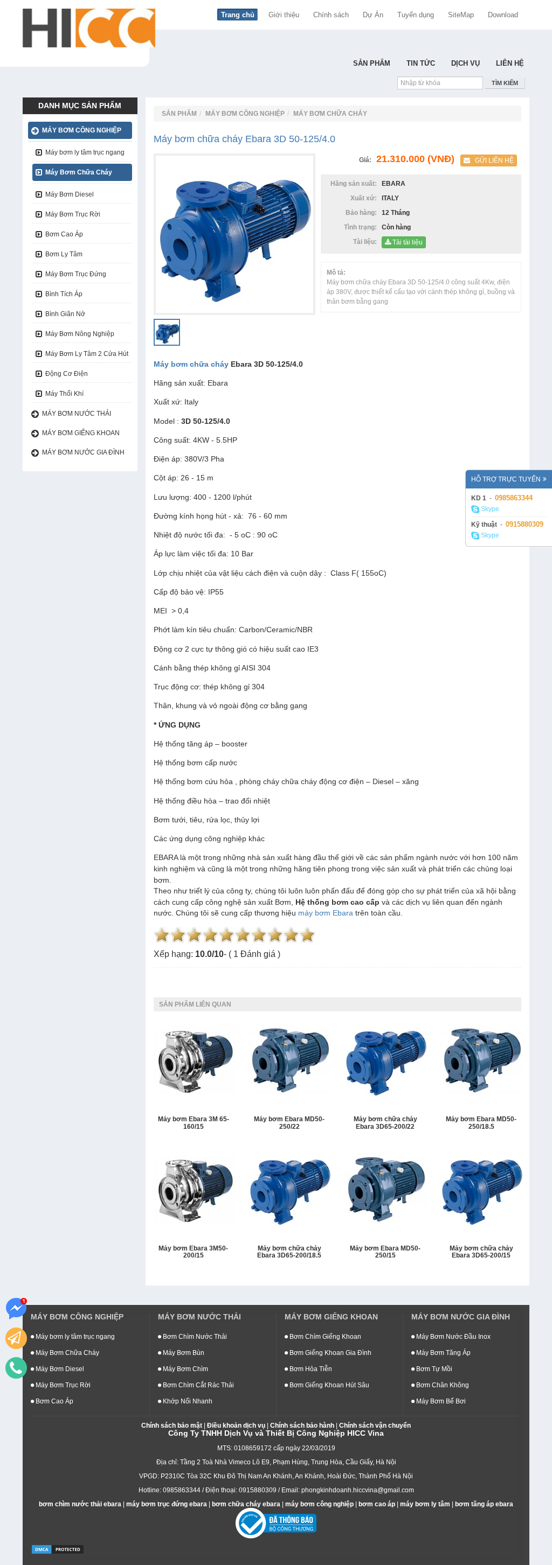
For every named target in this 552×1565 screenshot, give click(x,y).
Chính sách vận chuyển (375, 1425)
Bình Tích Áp (63, 294)
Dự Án (373, 15)
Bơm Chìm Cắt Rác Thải (197, 1385)
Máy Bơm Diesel (69, 194)
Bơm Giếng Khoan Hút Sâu (328, 1385)
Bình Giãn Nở (65, 314)
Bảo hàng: (363, 212)
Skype (489, 509)
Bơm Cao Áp (64, 234)
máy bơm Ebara (325, 913)
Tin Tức (420, 63)
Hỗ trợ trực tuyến (506, 479)
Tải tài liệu (407, 242)
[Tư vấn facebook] (16, 1308)
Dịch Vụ (465, 63)
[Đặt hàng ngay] (16, 1338)
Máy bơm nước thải (76, 413)
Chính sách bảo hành (302, 1425)
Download (503, 15)
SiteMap (461, 15)
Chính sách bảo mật (171, 1425)
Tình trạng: (362, 227)
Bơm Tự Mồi (433, 1369)
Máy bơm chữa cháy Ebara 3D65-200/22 (385, 1123)
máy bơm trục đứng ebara (166, 1504)
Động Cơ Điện (66, 374)
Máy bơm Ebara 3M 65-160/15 (193, 1123)
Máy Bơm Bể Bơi (440, 1401)
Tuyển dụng (415, 15)
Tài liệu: (366, 242)
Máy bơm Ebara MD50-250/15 (385, 1252)
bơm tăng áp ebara (484, 1504)
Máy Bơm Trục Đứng (75, 274)
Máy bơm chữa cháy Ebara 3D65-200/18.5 (289, 1252)
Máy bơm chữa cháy (191, 364)
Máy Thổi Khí (64, 393)
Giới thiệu (283, 15)
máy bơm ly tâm (425, 1504)
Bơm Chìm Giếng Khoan (324, 1336)
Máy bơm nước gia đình (83, 452)
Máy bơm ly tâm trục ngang (85, 152)
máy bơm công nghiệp (319, 1504)
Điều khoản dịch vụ (236, 1425)
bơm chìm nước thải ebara (80, 1504)
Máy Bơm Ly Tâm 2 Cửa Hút (86, 354)
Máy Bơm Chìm (184, 1369)
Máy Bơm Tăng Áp (443, 1353)
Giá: (367, 160)
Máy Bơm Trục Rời (72, 214)
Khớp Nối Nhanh (186, 1401)
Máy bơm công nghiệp (81, 130)
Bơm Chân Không (442, 1385)
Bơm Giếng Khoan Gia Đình (329, 1353)
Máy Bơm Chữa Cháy (78, 172)
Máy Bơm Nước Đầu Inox (453, 1336)
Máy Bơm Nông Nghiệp (79, 334)
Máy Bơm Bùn (182, 1353)
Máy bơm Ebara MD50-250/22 (289, 1123)
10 (307, 935)
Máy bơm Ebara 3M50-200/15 (193, 1252)
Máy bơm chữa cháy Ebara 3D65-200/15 (481, 1252)
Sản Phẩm (371, 63)
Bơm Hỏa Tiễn (310, 1369)
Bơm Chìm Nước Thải (194, 1336)
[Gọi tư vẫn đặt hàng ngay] (16, 1368)
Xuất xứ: (365, 198)
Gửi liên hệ (492, 160)
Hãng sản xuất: (355, 183)
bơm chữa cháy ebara (246, 1504)
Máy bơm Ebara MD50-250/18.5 (481, 1123)
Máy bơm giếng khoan (81, 433)
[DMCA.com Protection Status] (58, 1549)
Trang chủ (237, 15)
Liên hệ (510, 63)
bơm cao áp (376, 1504)
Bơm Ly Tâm (63, 254)
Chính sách (331, 15)
